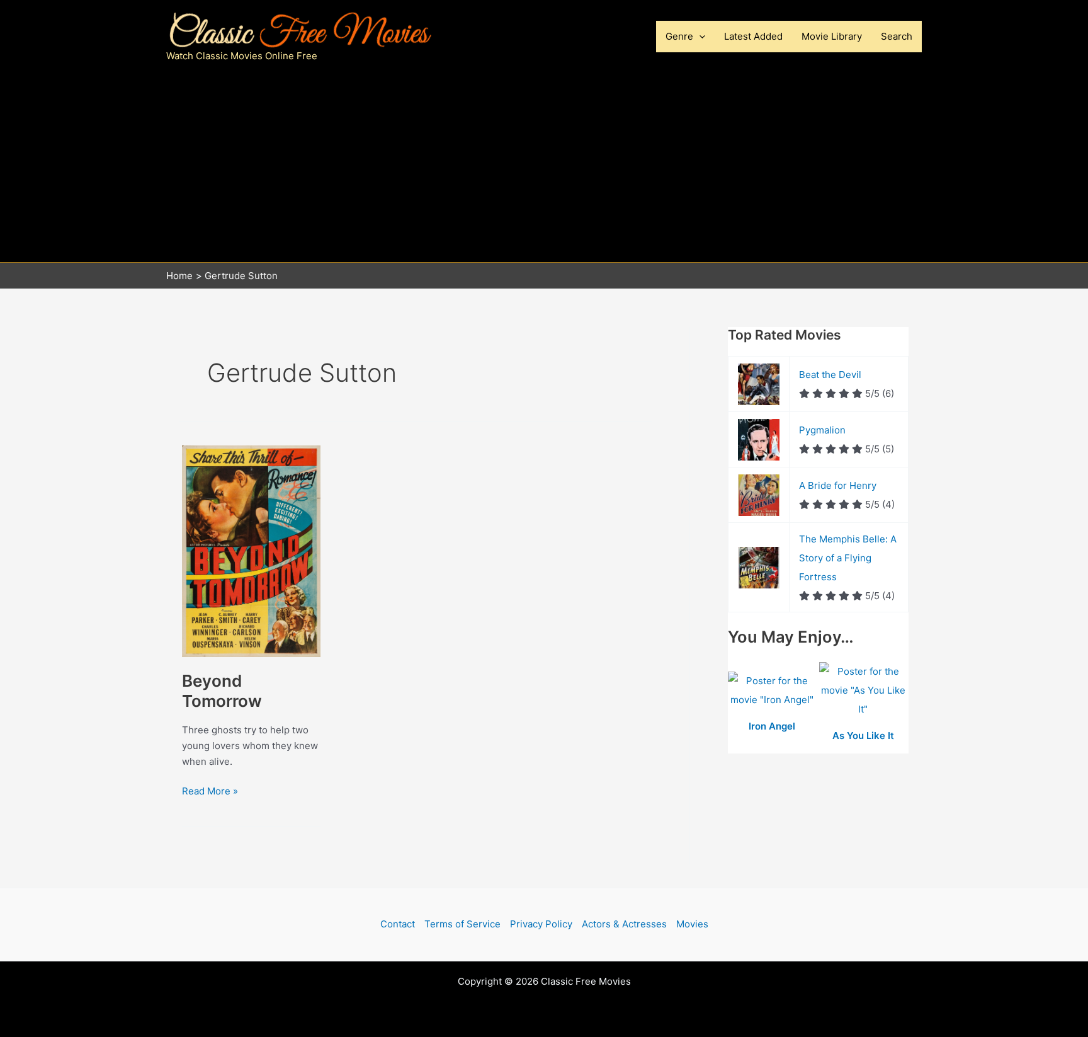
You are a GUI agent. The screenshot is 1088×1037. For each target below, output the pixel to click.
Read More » (210, 791)
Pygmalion (822, 430)
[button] (699, 36)
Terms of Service (462, 924)
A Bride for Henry (837, 485)
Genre (679, 36)
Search (896, 36)
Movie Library (832, 36)
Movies (692, 924)
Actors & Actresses (624, 924)
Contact (397, 924)
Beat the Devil (830, 375)
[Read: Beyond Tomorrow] (251, 550)
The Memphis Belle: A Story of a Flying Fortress (848, 558)
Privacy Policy (541, 924)
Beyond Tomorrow (222, 691)
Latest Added (753, 36)
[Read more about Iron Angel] (773, 691)
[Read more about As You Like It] (863, 691)
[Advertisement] (544, 167)
